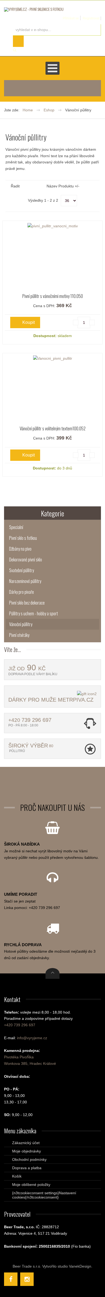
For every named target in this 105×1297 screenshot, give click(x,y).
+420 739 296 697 (19, 1025)
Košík (17, 1176)
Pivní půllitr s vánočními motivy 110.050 (52, 296)
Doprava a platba (26, 1168)
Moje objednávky (26, 1151)
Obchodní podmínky (29, 1159)
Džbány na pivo (20, 548)
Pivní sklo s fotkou (23, 538)
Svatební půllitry (21, 570)
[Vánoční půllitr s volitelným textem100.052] (52, 358)
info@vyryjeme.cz (32, 1038)
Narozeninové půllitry (25, 581)
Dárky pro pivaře (21, 592)
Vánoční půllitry (20, 624)
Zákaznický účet (26, 1143)
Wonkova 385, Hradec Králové (30, 1063)
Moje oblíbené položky (31, 1184)
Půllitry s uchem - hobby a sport (33, 613)
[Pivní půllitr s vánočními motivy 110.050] (52, 226)
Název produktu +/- (63, 186)
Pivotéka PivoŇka (19, 1057)
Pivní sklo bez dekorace (27, 602)
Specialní (16, 527)
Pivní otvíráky (19, 635)
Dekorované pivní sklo (25, 559)
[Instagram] (27, 1279)
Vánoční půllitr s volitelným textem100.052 (53, 428)
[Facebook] (11, 1279)
